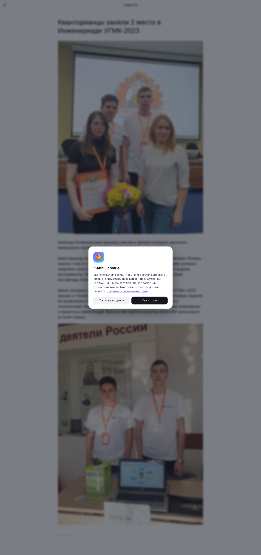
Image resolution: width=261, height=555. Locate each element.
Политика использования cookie (127, 291)
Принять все (149, 300)
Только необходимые (111, 300)
